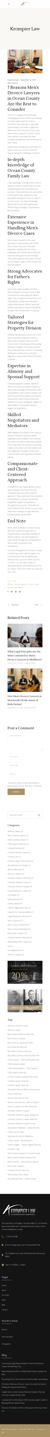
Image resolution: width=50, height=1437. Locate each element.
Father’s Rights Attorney (31, 1144)
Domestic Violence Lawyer (18, 886)
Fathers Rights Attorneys (18, 907)
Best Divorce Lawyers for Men (20, 1042)
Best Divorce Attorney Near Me (21, 1034)
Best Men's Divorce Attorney (19, 1051)
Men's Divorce (13, 83)
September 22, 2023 (28, 80)
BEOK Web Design (9, 1429)
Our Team (5, 1295)
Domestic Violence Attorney (19, 878)
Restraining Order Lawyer (18, 941)
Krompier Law (13, 562)
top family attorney (15, 1178)
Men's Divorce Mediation (18, 929)
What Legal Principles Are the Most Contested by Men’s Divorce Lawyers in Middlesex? (25, 655)
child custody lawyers (16, 1068)
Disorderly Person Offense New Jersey (24, 1089)
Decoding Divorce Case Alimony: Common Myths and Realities (25, 1379)
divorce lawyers (32, 1102)
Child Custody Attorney (29, 1059)
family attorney (14, 899)
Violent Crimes (30, 1178)
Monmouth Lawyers (16, 933)
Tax (9, 946)
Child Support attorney (17, 1072)
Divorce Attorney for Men (18, 1098)
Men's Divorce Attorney (17, 924)
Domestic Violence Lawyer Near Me (22, 1119)
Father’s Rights (14, 1144)
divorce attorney (14, 869)
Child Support (32, 1068)
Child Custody (13, 1059)
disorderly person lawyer (18, 865)
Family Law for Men (16, 1132)
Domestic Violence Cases (18, 882)
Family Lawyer (13, 903)
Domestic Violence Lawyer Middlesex (23, 1115)
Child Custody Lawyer (16, 839)
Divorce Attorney (15, 1093)
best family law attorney (17, 1047)
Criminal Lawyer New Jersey (19, 861)
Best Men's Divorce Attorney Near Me (23, 1055)
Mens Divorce (13, 1161)
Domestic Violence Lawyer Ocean (21, 1123)
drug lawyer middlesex (17, 1127)
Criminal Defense (15, 848)
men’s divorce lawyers (16, 587)
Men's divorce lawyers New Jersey (22, 1157)
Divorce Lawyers (14, 873)
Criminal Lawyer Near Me (18, 1085)
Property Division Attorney (18, 937)
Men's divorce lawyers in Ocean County (24, 584)
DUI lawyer (12, 895)
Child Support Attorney (17, 844)
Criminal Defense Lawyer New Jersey (23, 1076)
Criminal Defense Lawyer (18, 852)
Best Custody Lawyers (17, 835)
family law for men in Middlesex (20, 1136)
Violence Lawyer (14, 954)
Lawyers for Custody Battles (19, 912)
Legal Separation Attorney (18, 916)
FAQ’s (4, 1300)
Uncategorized (14, 950)
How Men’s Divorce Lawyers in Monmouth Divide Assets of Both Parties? (25, 700)
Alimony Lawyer (14, 831)
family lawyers (26, 1140)
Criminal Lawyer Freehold (18, 1081)
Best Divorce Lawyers (17, 1038)
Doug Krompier (13, 80)
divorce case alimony (16, 1102)
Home (4, 1285)
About (4, 1290)
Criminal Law (13, 856)
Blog (3, 1305)
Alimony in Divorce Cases (18, 1025)
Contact (5, 1310)
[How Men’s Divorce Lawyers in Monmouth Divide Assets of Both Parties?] (25, 680)
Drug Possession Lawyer (18, 890)
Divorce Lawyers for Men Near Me (22, 1106)
